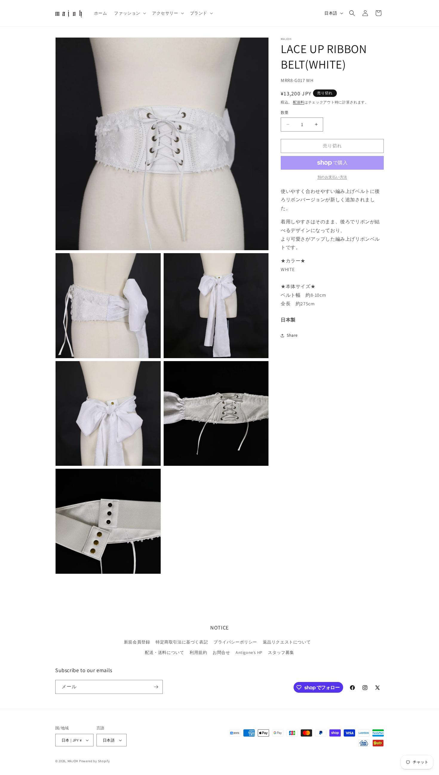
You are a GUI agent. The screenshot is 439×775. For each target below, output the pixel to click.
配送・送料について (164, 652)
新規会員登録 (137, 642)
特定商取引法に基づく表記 (182, 642)
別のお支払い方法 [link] (332, 177)
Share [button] (292, 335)
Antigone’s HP (249, 652)
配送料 (298, 102)
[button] (129, 13)
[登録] (155, 687)
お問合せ (221, 652)
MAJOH (73, 761)
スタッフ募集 (281, 652)
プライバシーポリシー (235, 642)
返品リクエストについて (287, 642)
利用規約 (198, 652)
